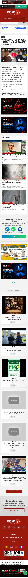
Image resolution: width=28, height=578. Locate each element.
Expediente (13, 534)
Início (5, 531)
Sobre (10, 531)
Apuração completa (20, 27)
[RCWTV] (14, 2)
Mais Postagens (14, 491)
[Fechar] (22, 563)
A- (20, 63)
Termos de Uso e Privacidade (11, 537)
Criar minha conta (13, 510)
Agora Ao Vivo (21, 6)
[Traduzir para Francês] (21, 547)
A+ (25, 63)
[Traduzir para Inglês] (11, 547)
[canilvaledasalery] (14, 252)
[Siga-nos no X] (14, 527)
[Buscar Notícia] (23, 18)
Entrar (5, 6)
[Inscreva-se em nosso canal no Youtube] (18, 527)
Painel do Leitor (19, 531)
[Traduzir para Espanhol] (16, 547)
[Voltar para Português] (6, 547)
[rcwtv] (14, 106)
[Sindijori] (14, 553)
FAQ (23, 537)
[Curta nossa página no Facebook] (4, 527)
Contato (14, 541)
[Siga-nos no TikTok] (23, 527)
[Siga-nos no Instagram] (9, 527)
